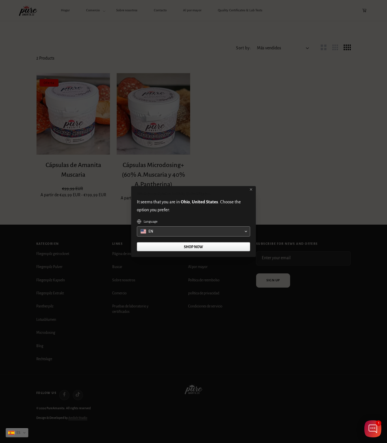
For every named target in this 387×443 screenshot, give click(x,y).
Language (151, 221)
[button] (17, 432)
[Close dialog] (251, 189)
